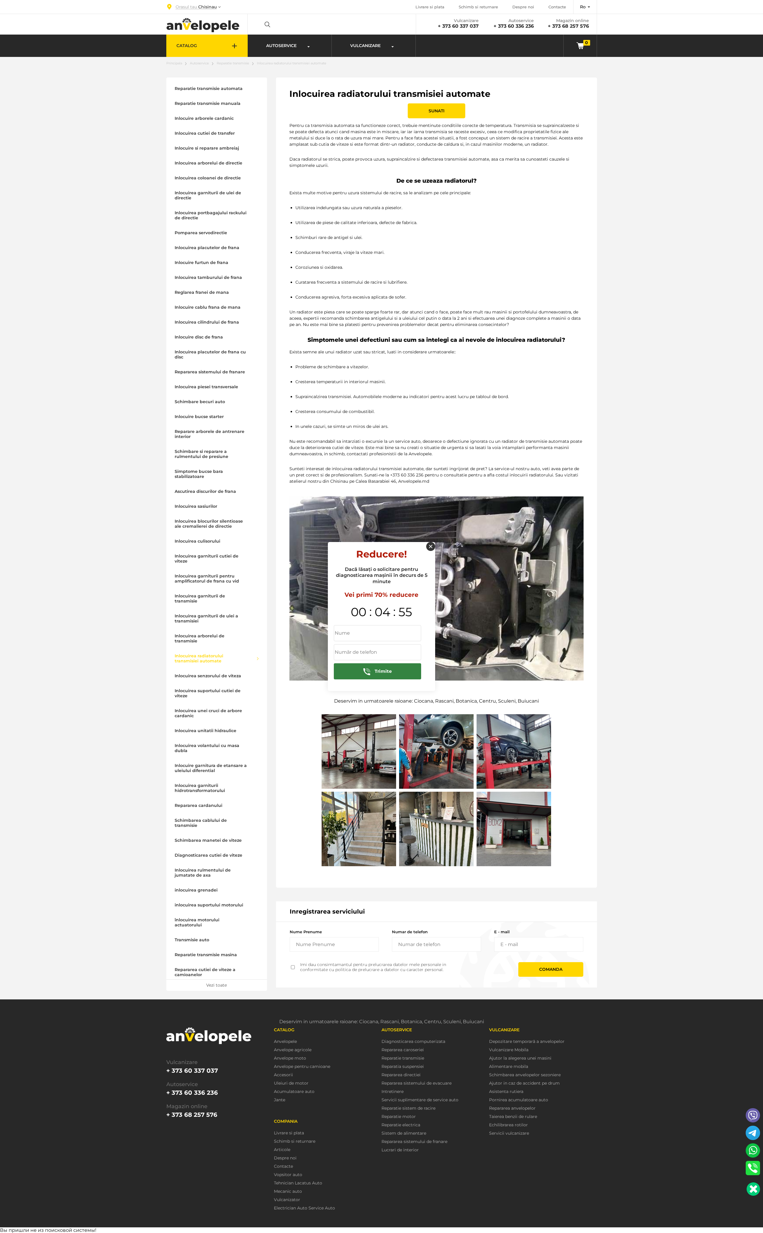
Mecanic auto (288, 1191)
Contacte (557, 6)
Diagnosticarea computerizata (413, 1041)
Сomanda (550, 969)
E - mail (502, 931)
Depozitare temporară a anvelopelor (527, 1041)
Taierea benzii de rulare (513, 1116)
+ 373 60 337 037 (458, 26)
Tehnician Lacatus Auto (298, 1183)
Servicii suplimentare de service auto (420, 1099)
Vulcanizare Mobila (508, 1049)
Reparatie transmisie (233, 63)
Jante (279, 1099)
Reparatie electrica (401, 1125)
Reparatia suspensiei (403, 1066)
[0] (580, 45)
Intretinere (393, 1091)
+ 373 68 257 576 (568, 26)
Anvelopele (285, 1041)
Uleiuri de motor (291, 1083)
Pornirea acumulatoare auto (518, 1099)
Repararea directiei (401, 1074)
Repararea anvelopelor (512, 1108)
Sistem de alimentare (404, 1133)
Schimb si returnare (478, 6)
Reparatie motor (399, 1116)
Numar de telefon (410, 931)
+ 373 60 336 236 (514, 26)
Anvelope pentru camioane (302, 1066)
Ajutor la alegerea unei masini (520, 1058)
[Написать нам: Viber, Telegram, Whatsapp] (753, 1189)
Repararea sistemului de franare (414, 1141)
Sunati (436, 111)
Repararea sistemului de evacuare (417, 1083)
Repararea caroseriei (403, 1049)
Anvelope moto (290, 1058)
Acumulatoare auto (294, 1091)
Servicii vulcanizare (509, 1133)
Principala (174, 63)
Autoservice (199, 63)
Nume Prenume (306, 931)
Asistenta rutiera (506, 1091)
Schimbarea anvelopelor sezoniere (525, 1074)
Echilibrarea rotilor (508, 1125)
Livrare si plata (429, 6)
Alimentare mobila (508, 1066)
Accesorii (283, 1074)
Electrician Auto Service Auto (304, 1208)
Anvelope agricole (292, 1049)
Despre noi (523, 6)
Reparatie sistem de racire (408, 1108)
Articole (282, 1149)
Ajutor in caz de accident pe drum (524, 1083)
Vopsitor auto (288, 1174)
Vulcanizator (287, 1199)
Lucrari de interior (400, 1150)
